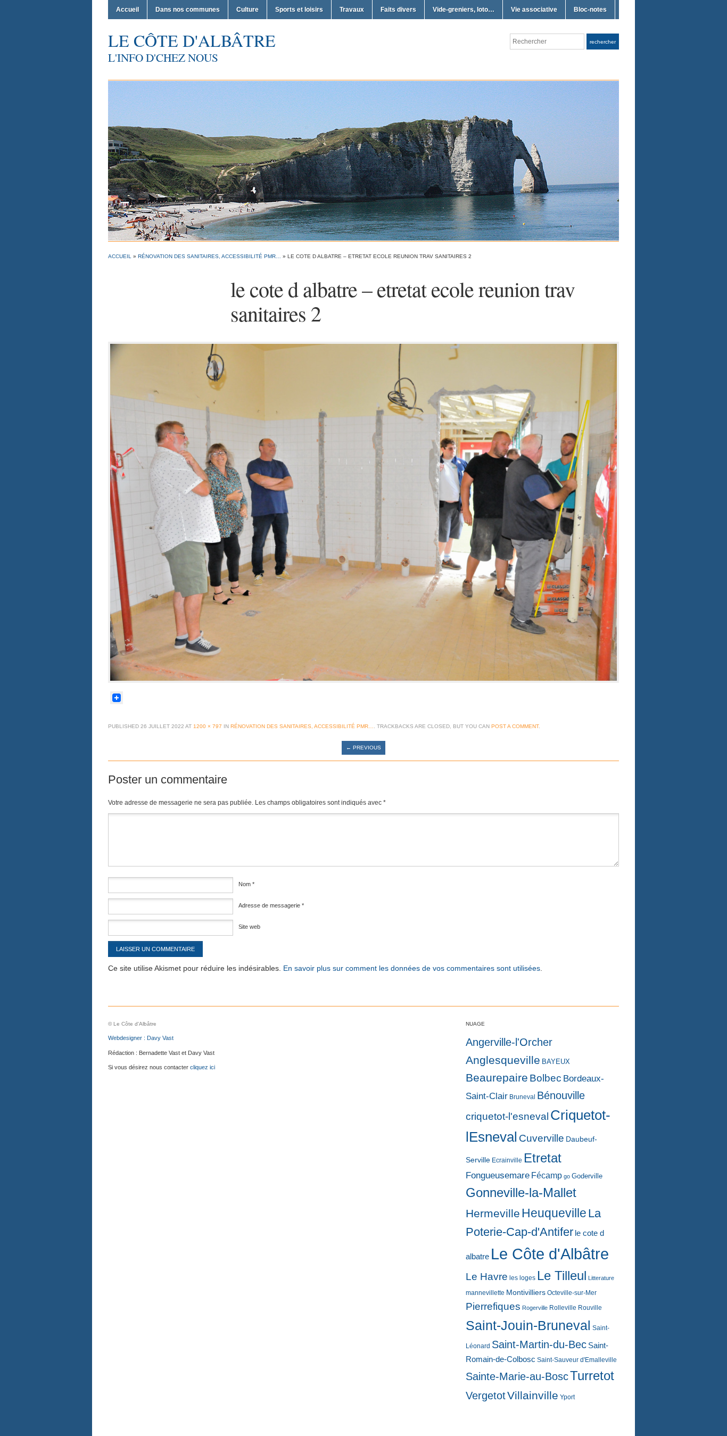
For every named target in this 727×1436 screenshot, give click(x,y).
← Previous (363, 747)
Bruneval (522, 1097)
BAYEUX (556, 1062)
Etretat (542, 1158)
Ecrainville (507, 1160)
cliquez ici (202, 1067)
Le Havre (487, 1276)
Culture (247, 9)
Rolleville (562, 1308)
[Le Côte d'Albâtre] (363, 160)
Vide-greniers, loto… (463, 9)
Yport (567, 1397)
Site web (249, 926)
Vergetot (486, 1395)
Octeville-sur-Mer (572, 1293)
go (567, 1176)
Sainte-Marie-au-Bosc (517, 1376)
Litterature (601, 1278)
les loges (522, 1278)
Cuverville (541, 1138)
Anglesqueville (503, 1060)
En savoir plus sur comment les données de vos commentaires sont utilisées (411, 968)
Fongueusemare (498, 1175)
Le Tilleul (561, 1276)
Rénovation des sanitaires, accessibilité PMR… (209, 256)
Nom (246, 884)
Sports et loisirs (299, 9)
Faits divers (398, 9)
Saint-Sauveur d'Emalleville (577, 1360)
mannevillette (485, 1293)
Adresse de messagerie (271, 905)
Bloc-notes (590, 9)
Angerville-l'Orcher (509, 1042)
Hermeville (493, 1213)
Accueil (127, 9)
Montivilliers (526, 1292)
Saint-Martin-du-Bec (539, 1344)
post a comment (515, 726)
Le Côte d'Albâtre (192, 40)
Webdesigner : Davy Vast (141, 1038)
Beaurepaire (497, 1077)
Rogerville (535, 1308)
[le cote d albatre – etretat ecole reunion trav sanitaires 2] (363, 511)
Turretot (592, 1375)
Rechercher (603, 42)
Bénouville (561, 1095)
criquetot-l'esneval (507, 1116)
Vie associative (534, 9)
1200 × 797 (207, 726)
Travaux (352, 9)
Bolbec (545, 1078)
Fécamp (546, 1175)
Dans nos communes (187, 9)
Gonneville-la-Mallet (521, 1193)
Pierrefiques (493, 1306)
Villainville (532, 1395)
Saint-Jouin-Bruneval (528, 1325)
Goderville (587, 1176)
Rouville (590, 1307)
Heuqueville (554, 1213)
